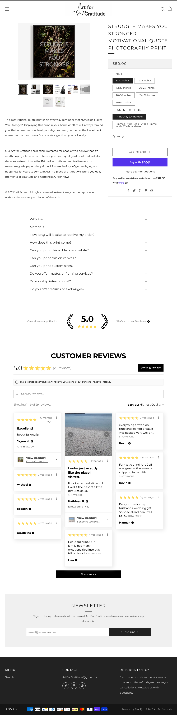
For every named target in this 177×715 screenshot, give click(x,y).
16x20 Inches (123, 87)
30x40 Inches (124, 102)
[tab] (23, 89)
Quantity (118, 136)
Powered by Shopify (132, 709)
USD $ (10, 709)
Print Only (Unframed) (129, 116)
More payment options (140, 171)
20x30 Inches (123, 95)
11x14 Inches (144, 80)
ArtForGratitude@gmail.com (80, 677)
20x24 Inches (147, 87)
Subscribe (128, 632)
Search (9, 677)
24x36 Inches (147, 95)
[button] (148, 321)
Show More (75, 495)
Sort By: (133, 404)
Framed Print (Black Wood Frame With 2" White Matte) (136, 125)
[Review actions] (56, 417)
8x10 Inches (122, 80)
